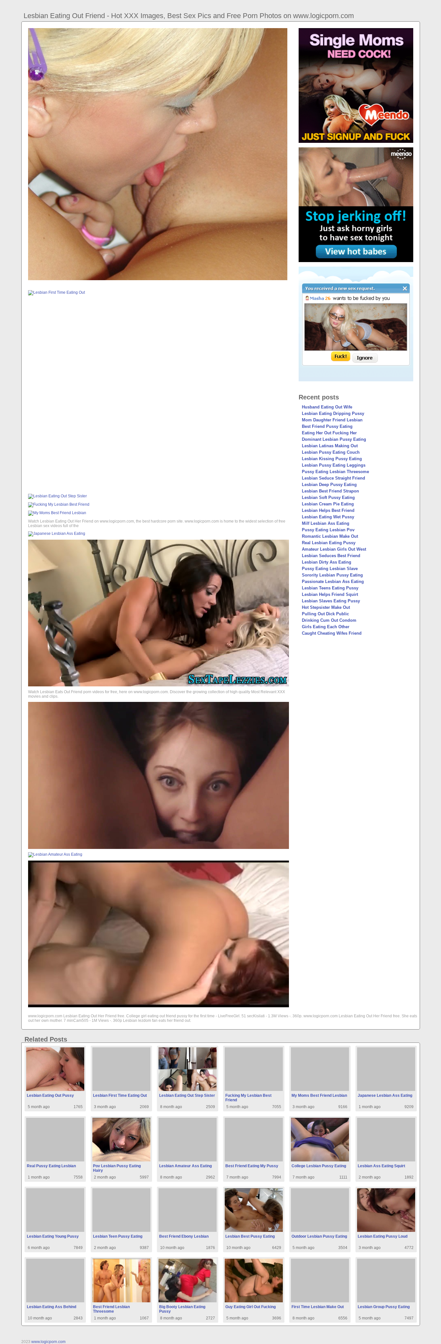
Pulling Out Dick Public (325, 613)
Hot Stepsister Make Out (326, 607)
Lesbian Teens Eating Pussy (330, 588)
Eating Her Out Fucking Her (329, 432)
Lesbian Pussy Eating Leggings (333, 465)
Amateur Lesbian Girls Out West (334, 549)
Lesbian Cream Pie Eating (328, 504)
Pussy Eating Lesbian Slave (330, 568)
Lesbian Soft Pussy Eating (328, 497)
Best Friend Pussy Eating (327, 426)
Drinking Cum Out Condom (329, 620)
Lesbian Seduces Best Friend (331, 555)
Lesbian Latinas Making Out (330, 445)
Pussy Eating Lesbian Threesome (335, 471)
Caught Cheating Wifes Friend (332, 633)
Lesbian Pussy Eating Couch (331, 452)
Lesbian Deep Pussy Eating (329, 484)
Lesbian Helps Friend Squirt (330, 594)
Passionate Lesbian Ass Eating (333, 581)
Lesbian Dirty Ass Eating (326, 562)
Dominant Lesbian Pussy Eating (334, 439)
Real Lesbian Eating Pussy (328, 542)
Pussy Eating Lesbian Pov (328, 529)
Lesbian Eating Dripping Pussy (333, 413)
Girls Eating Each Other (325, 626)
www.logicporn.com (48, 1341)
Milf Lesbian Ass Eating (325, 523)
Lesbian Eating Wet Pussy (328, 516)
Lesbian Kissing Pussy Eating (332, 458)
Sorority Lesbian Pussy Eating (332, 575)
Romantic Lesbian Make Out (330, 536)
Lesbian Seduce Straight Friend (333, 478)
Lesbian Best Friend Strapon (330, 491)
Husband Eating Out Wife (327, 407)
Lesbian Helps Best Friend (328, 510)
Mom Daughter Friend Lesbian (332, 420)
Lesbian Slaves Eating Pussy (331, 600)
